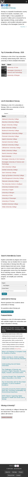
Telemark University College (10, 181)
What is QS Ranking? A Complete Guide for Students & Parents (14, 352)
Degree (3, 283)
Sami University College (9, 172)
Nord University (6, 156)
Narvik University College (9, 153)
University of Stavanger (9, 198)
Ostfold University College (10, 169)
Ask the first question (7, 311)
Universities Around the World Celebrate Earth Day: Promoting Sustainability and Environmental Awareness (14, 390)
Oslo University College (9, 167)
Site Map (14, 472)
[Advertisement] (14, 39)
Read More (23, 26)
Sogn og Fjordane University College (13, 175)
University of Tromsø (8, 201)
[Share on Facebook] (2, 5)
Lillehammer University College (11, 147)
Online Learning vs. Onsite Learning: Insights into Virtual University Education (14, 357)
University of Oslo (12, 67)
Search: (6, 113)
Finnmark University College (10, 136)
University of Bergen (13, 75)
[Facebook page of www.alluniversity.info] (15, 466)
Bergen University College (10, 125)
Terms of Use (11, 475)
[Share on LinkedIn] (7, 5)
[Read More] (18, 348)
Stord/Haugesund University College (13, 178)
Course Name (5, 288)
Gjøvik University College (9, 139)
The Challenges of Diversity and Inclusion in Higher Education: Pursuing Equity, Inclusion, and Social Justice (13, 371)
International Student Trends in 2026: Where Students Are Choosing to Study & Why (14, 329)
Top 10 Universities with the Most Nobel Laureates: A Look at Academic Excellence (14, 383)
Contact (18, 475)
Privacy (20, 472)
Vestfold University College (10, 204)
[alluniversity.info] (2, 1)
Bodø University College (9, 127)
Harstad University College (10, 142)
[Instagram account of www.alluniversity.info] (18, 466)
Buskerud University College (10, 130)
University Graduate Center (10, 187)
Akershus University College (10, 122)
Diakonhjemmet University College (12, 133)
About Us (8, 472)
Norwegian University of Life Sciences (13, 159)
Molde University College (9, 150)
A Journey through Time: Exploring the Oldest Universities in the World (13, 377)
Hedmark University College (10, 145)
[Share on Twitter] (4, 5)
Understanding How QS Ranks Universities (11, 364)
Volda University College (9, 207)
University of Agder (7, 189)
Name (4, 116)
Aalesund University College (10, 119)
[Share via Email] (9, 5)
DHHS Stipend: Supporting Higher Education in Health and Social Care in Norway (13, 397)
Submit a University (7, 417)
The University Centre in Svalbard (12, 184)
